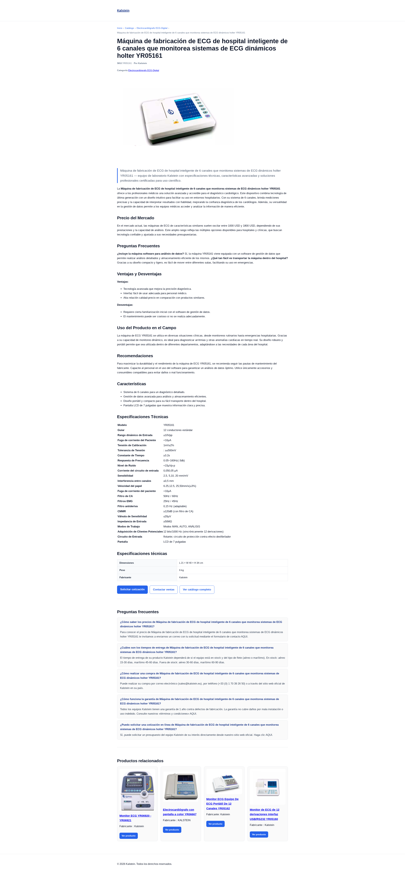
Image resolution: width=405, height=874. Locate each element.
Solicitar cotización (132, 589)
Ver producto (129, 835)
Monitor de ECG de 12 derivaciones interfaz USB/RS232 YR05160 (264, 814)
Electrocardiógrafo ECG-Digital (143, 70)
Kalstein (123, 10)
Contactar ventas (163, 589)
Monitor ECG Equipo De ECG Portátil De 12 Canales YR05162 (222, 804)
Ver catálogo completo (197, 589)
